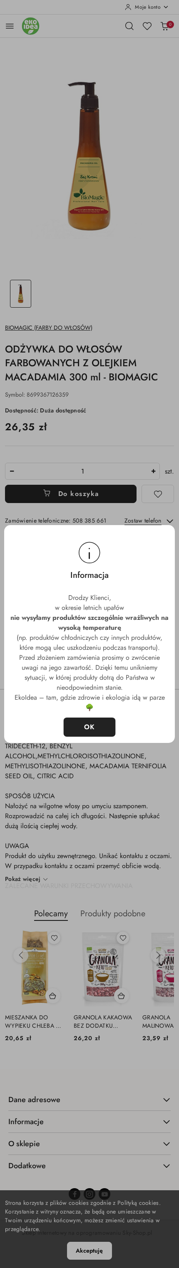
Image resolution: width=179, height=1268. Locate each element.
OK (89, 727)
